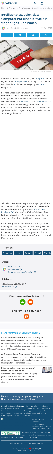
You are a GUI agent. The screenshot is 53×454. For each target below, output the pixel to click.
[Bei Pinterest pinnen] (33, 35)
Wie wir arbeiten (28, 399)
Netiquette (38, 396)
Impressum (14, 444)
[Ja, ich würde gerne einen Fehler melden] (26, 316)
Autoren (16, 399)
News (3, 8)
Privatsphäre (37, 444)
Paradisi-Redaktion (15, 266)
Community (14, 396)
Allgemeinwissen (43, 101)
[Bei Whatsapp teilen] (46, 35)
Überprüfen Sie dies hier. (41, 429)
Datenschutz (25, 444)
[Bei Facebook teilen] (7, 35)
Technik (38, 253)
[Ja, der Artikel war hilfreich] (23, 302)
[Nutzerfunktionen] (42, 3)
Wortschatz (25, 101)
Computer (26, 8)
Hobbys (18, 253)
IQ (15, 84)
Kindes (41, 84)
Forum (4, 396)
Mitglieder (26, 396)
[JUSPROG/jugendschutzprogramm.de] (10, 433)
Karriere (28, 253)
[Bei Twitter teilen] (20, 35)
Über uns (5, 399)
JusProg (34, 437)
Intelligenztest (20, 81)
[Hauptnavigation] (49, 3)
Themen (12, 8)
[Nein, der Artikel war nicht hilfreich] (30, 302)
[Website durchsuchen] (36, 3)
